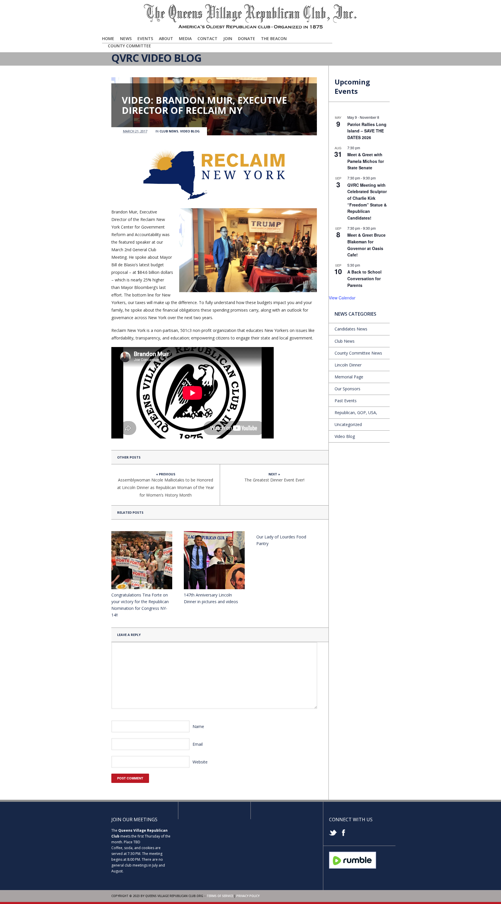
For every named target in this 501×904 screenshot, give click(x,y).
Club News (168, 131)
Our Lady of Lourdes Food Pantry (281, 540)
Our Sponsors (347, 388)
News (126, 38)
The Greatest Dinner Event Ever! (274, 480)
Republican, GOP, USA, (356, 412)
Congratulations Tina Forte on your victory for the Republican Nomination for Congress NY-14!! (140, 605)
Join (227, 38)
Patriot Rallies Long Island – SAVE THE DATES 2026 (366, 130)
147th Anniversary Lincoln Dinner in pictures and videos (211, 598)
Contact (207, 38)
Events (145, 38)
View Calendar (342, 298)
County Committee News (358, 353)
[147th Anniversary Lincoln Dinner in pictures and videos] (214, 560)
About (166, 38)
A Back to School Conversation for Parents (364, 278)
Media (185, 38)
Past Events (346, 400)
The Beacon (274, 38)
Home (108, 38)
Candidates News (351, 329)
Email (198, 744)
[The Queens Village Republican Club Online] (250, 28)
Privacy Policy (247, 896)
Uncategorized (348, 424)
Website (200, 762)
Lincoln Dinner (348, 365)
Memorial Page (349, 377)
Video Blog (190, 131)
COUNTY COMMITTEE (129, 45)
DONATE (246, 38)
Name (198, 726)
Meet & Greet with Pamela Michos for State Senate (365, 161)
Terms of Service (220, 896)
